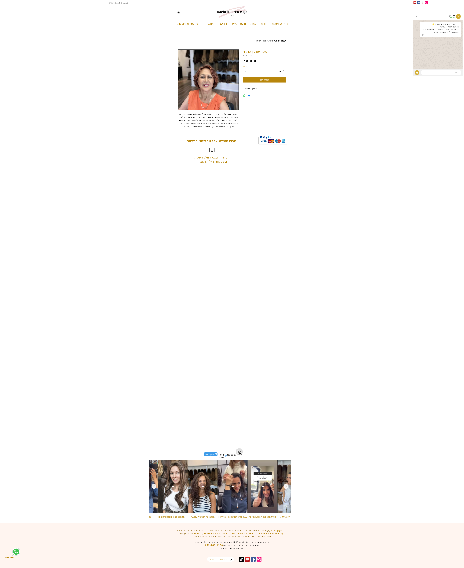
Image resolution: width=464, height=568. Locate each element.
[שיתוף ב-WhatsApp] (244, 95)
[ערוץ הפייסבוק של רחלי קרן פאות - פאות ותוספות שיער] (418, 2)
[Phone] (178, 12)
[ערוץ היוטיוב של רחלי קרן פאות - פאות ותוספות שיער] (414, 2)
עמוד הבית (280, 40)
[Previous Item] (154, 486)
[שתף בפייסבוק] (249, 95)
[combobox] (264, 71)
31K (222, 455)
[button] (254, 23)
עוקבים (221, 457)
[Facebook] (253, 559)
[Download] (211, 150)
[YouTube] (247, 559)
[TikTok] (241, 559)
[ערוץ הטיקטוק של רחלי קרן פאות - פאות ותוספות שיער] (422, 2)
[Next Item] (286, 486)
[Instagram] (426, 2)
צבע (245, 67)
